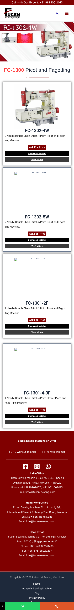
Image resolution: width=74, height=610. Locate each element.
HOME (37, 583)
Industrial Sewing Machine (37, 588)
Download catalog (37, 153)
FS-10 (12, 451)
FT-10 (45, 451)
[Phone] (57, 606)
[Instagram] (37, 466)
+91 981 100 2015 (51, 2)
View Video (37, 159)
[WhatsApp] (48, 466)
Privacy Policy (37, 597)
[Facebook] (26, 466)
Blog (37, 593)
